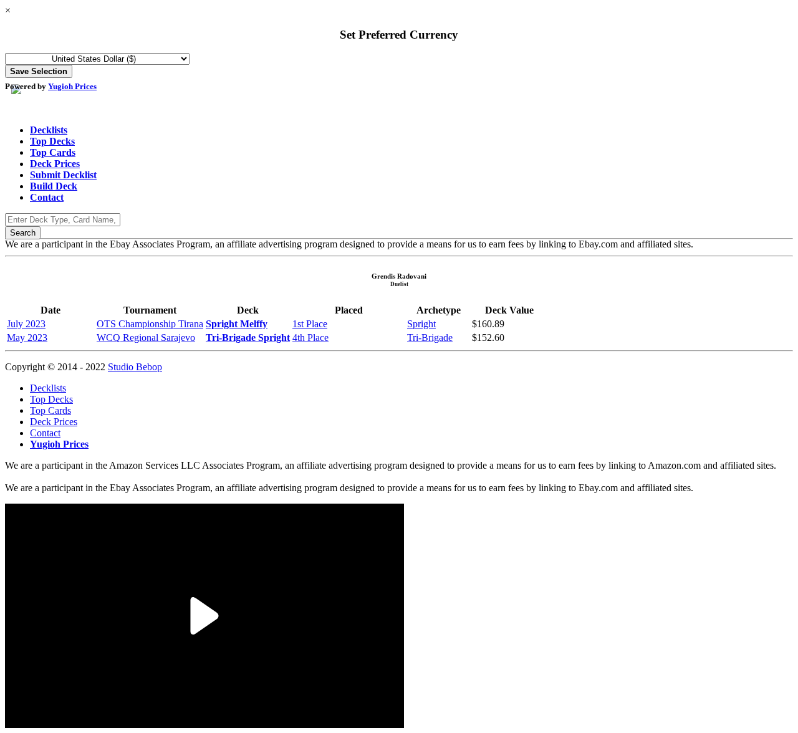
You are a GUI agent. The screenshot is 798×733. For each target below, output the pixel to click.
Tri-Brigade (430, 337)
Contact (47, 197)
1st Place (309, 324)
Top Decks (52, 141)
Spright (421, 324)
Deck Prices (55, 163)
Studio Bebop (135, 367)
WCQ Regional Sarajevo (146, 337)
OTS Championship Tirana (150, 324)
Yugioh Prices (72, 86)
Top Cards (52, 152)
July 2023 (26, 324)
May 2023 (27, 337)
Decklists (48, 130)
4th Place (310, 337)
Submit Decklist (63, 175)
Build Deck (53, 186)
